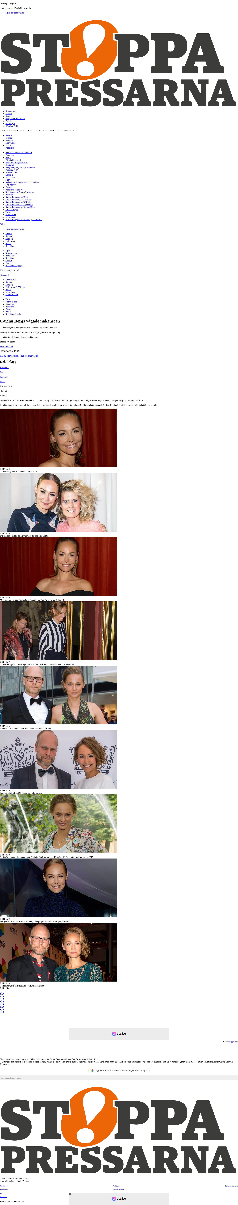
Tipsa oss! (4, 275)
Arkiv (52, 130)
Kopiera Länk (6, 386)
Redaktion (35, 130)
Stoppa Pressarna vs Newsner (18, 199)
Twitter (3, 372)
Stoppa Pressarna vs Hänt (17, 197)
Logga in (9, 175)
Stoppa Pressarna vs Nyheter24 (19, 204)
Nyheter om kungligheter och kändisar (22, 182)
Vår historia (11, 214)
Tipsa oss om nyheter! (15, 13)
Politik (8, 121)
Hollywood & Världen (15, 118)
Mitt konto (10, 177)
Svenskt (9, 113)
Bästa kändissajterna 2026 (17, 162)
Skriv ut (3, 391)
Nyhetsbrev (11, 185)
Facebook (4, 367)
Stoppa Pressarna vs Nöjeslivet (19, 202)
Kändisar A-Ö (12, 126)
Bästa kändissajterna (231, 1186)
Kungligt (9, 116)
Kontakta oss (12, 130)
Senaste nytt (11, 111)
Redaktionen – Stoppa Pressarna (20, 192)
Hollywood (10, 143)
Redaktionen (4, 1186)
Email (2, 381)
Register (9, 195)
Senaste (9, 135)
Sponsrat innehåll (118, 1189)
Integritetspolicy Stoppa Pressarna (20, 167)
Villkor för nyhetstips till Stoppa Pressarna (24, 219)
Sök (2, 224)
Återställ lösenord (13, 160)
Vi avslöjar (10, 123)
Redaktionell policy (65, 130)
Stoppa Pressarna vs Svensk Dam (20, 207)
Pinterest (3, 377)
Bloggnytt (10, 165)
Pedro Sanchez (6, 346)
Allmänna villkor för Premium (19, 152)
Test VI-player (12, 209)
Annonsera (25, 130)
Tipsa (3, 130)
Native (8, 180)
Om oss (45, 130)
